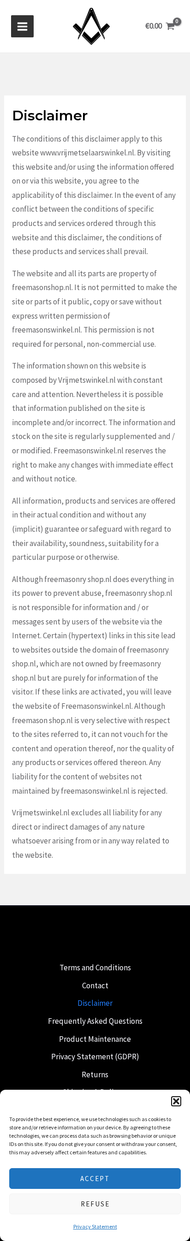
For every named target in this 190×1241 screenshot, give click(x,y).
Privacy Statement (95, 1226)
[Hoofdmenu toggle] (22, 26)
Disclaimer (95, 1003)
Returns (95, 1074)
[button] (176, 1101)
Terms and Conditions (95, 967)
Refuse (95, 1203)
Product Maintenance (95, 1039)
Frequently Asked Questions (95, 1021)
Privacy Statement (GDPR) (95, 1056)
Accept (95, 1178)
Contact (95, 985)
